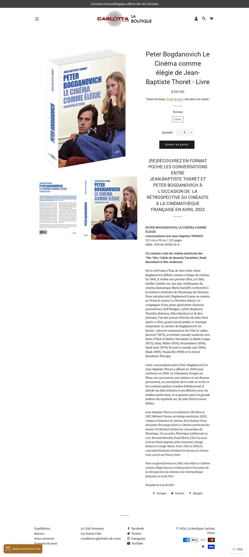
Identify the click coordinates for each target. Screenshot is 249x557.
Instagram (138, 538)
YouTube (137, 543)
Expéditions (42, 528)
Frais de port (175, 99)
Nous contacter (44, 538)
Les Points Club (91, 533)
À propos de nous (45, 543)
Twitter (136, 533)
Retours (39, 533)
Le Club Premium (92, 528)
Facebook (137, 528)
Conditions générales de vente (101, 538)
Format (178, 112)
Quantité (167, 132)
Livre (177, 119)
